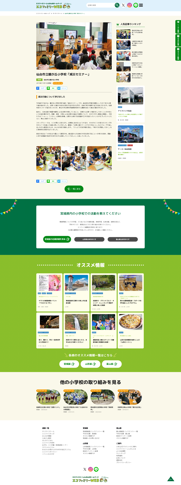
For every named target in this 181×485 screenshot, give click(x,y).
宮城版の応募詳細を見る (55, 239)
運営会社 (119, 460)
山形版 (88, 364)
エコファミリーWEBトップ (43, 13)
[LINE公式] (135, 6)
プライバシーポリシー (123, 462)
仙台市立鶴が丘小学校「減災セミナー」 (75, 13)
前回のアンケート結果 (90, 451)
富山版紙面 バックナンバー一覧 (127, 431)
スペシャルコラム (48, 447)
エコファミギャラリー (49, 452)
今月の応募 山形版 (89, 449)
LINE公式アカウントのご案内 (126, 447)
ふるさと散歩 (46, 438)
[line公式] (96, 471)
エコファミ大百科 (48, 443)
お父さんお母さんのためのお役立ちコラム (56, 449)
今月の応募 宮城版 (89, 434)
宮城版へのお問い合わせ (91, 438)
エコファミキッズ (48, 434)
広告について (120, 458)
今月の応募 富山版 (123, 434)
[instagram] (129, 6)
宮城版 (67, 364)
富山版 (109, 364)
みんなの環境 (46, 436)
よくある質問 (120, 451)
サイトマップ (120, 453)
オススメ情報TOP (89, 436)
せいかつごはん (47, 440)
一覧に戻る (76, 189)
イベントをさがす (48, 454)
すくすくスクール (57, 13)
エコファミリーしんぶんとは (126, 449)
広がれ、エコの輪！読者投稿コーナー (55, 445)
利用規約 (119, 456)
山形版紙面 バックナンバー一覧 (93, 447)
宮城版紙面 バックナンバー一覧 (93, 431)
